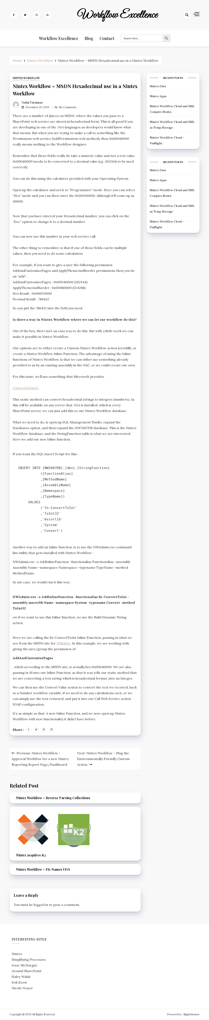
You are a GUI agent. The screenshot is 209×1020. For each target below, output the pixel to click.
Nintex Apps (158, 96)
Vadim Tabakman (32, 102)
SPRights (63, 643)
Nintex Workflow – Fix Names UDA (43, 869)
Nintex (17, 954)
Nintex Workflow (26, 78)
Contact (107, 38)
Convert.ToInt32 (26, 388)
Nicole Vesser (22, 988)
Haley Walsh (21, 977)
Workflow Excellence (118, 15)
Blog (89, 38)
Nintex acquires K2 (31, 855)
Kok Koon (19, 982)
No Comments (67, 107)
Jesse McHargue (24, 965)
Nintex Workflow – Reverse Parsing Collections (53, 798)
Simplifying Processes (29, 959)
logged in (41, 905)
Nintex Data (158, 86)
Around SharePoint (26, 971)
